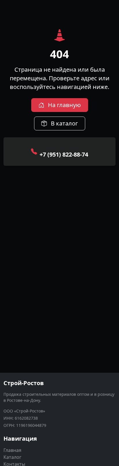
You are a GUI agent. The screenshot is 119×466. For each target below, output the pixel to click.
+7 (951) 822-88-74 (64, 154)
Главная (12, 450)
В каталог (63, 123)
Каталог (12, 457)
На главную (64, 105)
